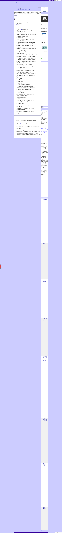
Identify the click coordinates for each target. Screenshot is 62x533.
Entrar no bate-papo (57, 532)
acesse (45, 9)
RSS (41, 530)
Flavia (21, 29)
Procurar (61, 0)
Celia (20, 123)
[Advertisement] (43, 72)
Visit (42, 54)
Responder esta (16, 18)
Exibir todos (46, 530)
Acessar (53, 0)
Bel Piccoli (21, 119)
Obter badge (46, 108)
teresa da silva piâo (22, 9)
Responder (18, 24)
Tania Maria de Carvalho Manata (23, 116)
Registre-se (50, 0)
